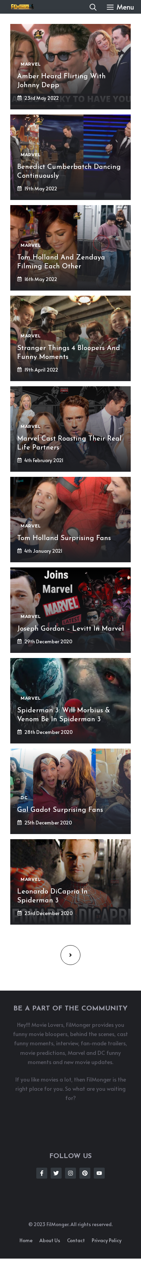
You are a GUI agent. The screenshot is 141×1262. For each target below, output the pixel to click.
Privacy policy (106, 1240)
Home (26, 1240)
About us (49, 1240)
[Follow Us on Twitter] (56, 1173)
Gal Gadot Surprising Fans (60, 810)
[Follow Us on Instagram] (70, 1173)
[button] (93, 7)
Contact (76, 1240)
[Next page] (70, 955)
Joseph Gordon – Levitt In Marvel (70, 629)
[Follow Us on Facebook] (41, 1173)
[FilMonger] (20, 7)
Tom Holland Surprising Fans (64, 538)
